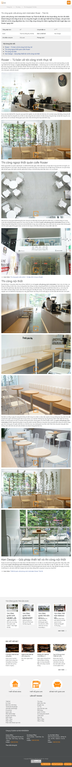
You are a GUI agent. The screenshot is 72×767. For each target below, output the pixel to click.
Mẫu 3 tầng (9, 721)
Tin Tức (39, 707)
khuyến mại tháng (11, 715)
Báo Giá (39, 717)
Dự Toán (8, 703)
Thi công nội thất (10, 52)
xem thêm (61, 631)
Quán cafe (9, 712)
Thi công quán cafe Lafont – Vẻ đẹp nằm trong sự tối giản (26, 277)
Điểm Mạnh (9, 717)
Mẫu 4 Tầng (40, 721)
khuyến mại (40, 705)
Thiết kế (8, 701)
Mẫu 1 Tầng (9, 719)
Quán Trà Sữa (41, 712)
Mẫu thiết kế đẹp (10, 714)
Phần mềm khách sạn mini (13, 722)
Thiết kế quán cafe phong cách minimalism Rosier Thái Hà (26, 571)
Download (9, 710)
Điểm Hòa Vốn (41, 703)
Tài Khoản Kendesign (11, 707)
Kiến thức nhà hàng (11, 705)
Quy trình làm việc (42, 708)
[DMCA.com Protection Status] (36, 761)
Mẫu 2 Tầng (40, 719)
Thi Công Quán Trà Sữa (30, 7)
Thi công (18, 7)
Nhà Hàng (40, 710)
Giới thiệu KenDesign (11, 708)
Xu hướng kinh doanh (43, 714)
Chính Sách (40, 715)
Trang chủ (9, 7)
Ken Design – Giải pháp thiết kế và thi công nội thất (22, 54)
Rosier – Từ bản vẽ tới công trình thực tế (18, 47)
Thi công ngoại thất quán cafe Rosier (17, 49)
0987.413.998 (14, 742)
